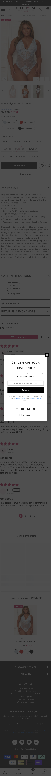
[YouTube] (34, 409)
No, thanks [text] (27, 415)
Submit (25, 390)
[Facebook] (17, 409)
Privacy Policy (20, 398)
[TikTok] (28, 409)
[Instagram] (23, 409)
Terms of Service (35, 398)
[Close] (47, 355)
